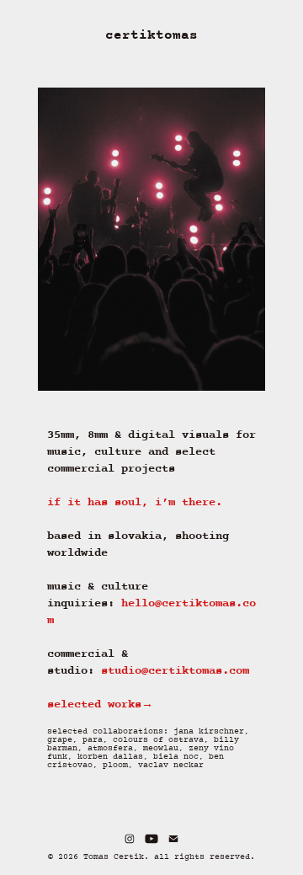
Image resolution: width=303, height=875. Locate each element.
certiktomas (151, 35)
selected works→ (100, 704)
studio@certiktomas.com (175, 671)
